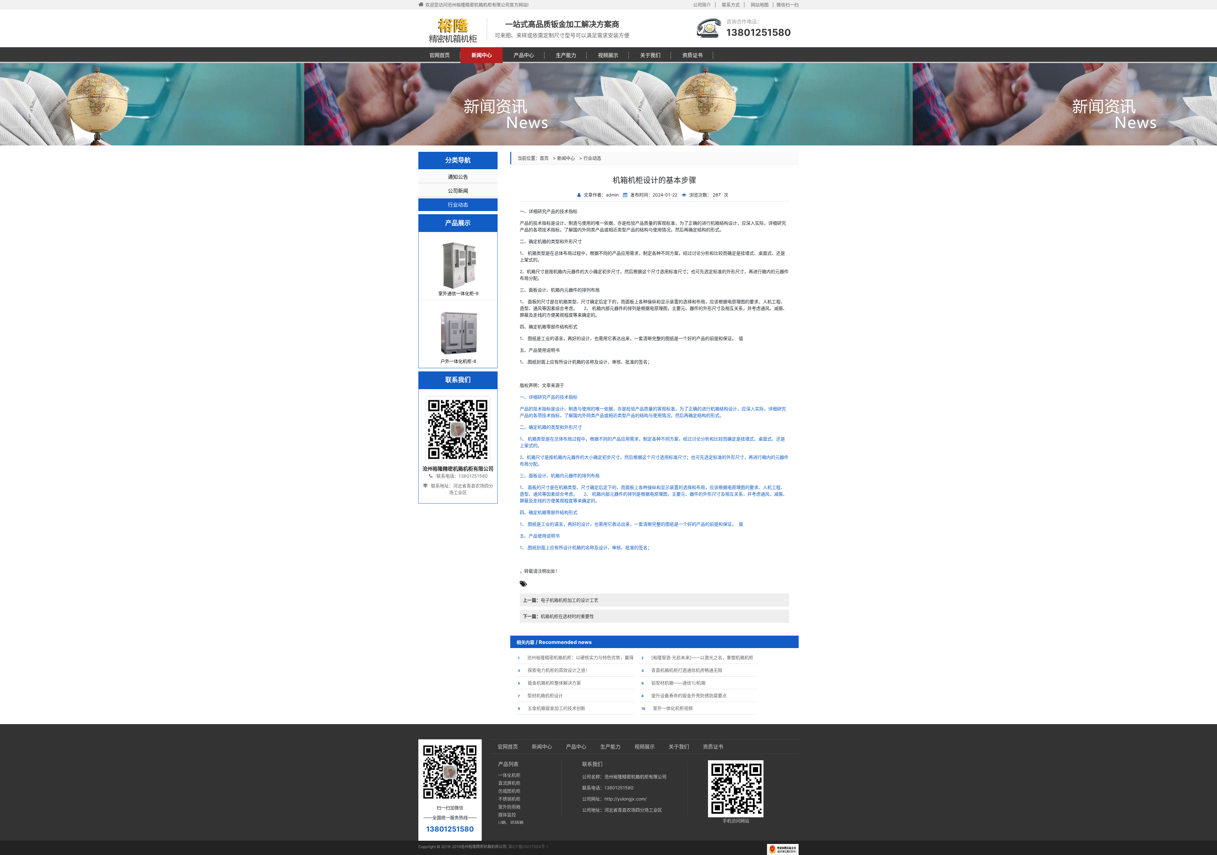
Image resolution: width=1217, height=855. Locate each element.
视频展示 (608, 55)
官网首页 (439, 55)
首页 (544, 158)
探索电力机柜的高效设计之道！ (554, 670)
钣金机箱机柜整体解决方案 (549, 682)
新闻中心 (482, 55)
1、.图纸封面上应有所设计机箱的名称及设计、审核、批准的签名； (586, 547)
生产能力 (566, 55)
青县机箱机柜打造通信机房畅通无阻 (681, 670)
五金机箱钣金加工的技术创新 (551, 708)
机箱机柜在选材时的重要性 (558, 616)
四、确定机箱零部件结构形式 (548, 512)
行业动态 (592, 158)
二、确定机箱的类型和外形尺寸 (551, 427)
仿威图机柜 (509, 791)
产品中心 (524, 55)
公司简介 (702, 4)
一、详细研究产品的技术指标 (548, 397)
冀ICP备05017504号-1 (528, 846)
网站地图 (760, 4)
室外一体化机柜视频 (667, 708)
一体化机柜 (509, 775)
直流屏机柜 (509, 783)
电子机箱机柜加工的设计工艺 (560, 600)
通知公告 (458, 177)
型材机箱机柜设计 (540, 695)
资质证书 (692, 55)
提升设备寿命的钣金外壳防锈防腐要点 (684, 695)
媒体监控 (507, 814)
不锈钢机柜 (509, 798)
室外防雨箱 (509, 806)
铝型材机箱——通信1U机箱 (673, 682)
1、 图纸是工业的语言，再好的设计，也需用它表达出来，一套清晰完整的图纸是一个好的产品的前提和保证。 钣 (631, 524)
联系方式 (731, 4)
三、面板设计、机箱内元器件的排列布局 (560, 475)
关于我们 (650, 55)
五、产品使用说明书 (540, 535)
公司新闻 (458, 191)
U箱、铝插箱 (511, 822)
